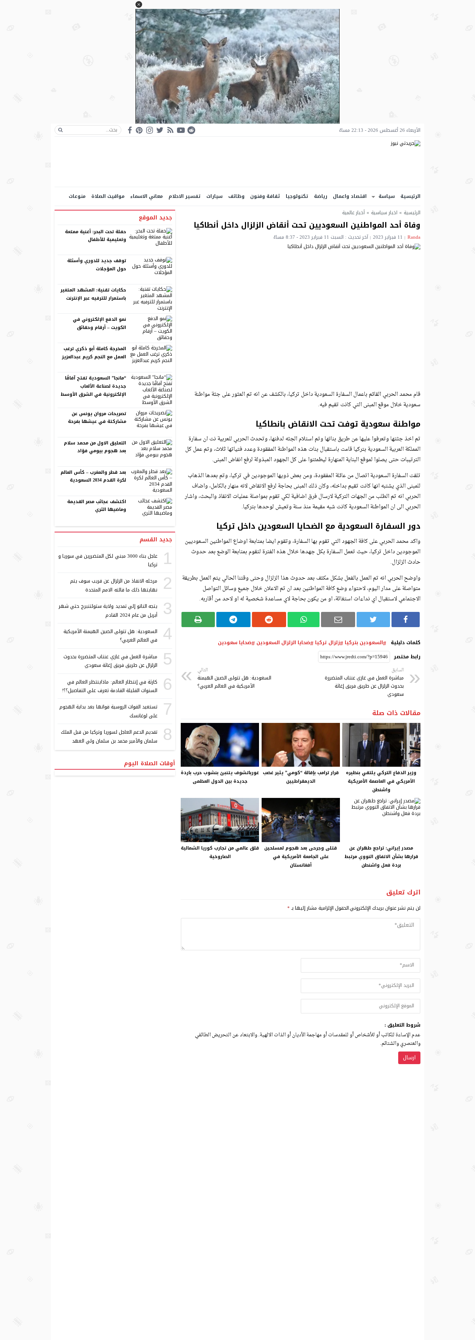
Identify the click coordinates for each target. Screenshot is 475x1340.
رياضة (320, 196)
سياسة (387, 196)
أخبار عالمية (353, 212)
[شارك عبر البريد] (338, 619)
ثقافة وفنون (265, 196)
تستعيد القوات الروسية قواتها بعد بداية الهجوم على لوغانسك (108, 711)
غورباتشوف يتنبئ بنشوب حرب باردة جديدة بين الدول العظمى (220, 777)
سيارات (214, 196)
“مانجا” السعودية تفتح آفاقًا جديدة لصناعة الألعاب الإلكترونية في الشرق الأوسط (93, 386)
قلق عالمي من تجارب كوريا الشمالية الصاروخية (220, 852)
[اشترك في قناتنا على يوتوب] (181, 130)
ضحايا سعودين (235, 642)
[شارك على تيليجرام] (233, 619)
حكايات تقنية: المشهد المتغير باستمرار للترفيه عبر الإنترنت (93, 294)
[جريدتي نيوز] (237, 161)
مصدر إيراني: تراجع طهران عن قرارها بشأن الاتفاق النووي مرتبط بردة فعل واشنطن (381, 856)
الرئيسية (410, 196)
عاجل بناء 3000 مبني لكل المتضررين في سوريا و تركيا (107, 560)
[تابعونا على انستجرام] (149, 130)
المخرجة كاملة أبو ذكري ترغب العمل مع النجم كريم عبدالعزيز (94, 353)
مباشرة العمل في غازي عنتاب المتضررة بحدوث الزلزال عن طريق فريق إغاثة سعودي (364, 682)
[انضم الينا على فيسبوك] (129, 130)
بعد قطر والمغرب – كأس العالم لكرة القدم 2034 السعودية (93, 476)
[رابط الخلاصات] (170, 130)
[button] (138, 4)
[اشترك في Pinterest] (139, 130)
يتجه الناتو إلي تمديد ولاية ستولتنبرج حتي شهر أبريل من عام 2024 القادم (108, 610)
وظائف (236, 196)
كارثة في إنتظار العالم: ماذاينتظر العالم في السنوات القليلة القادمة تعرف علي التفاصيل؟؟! (109, 686)
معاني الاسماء (146, 196)
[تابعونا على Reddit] (191, 130)
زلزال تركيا (327, 642)
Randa (413, 237)
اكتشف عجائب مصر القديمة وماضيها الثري (96, 506)
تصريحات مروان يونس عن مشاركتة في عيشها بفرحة (97, 418)
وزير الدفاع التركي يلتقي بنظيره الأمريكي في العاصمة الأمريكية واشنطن (381, 781)
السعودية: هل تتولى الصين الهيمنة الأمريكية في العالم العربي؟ (234, 678)
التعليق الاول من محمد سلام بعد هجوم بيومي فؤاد (95, 447)
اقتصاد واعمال (350, 196)
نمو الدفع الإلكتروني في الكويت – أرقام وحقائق (99, 323)
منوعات (77, 196)
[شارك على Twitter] (373, 619)
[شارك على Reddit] (269, 619)
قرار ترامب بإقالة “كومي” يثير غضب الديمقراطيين (301, 777)
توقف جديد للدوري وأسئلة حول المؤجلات (96, 265)
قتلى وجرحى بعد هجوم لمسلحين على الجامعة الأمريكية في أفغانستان (300, 856)
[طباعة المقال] (198, 619)
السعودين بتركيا (364, 642)
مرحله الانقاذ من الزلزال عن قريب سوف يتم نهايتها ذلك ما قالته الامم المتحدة (113, 585)
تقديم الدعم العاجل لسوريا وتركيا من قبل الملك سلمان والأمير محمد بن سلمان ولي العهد (109, 736)
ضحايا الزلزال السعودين (283, 642)
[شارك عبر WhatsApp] (303, 619)
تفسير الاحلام (184, 196)
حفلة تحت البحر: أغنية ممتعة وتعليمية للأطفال (96, 236)
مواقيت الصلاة (108, 196)
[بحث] (60, 130)
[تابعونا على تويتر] (160, 130)
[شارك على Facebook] (405, 619)
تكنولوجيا (297, 196)
